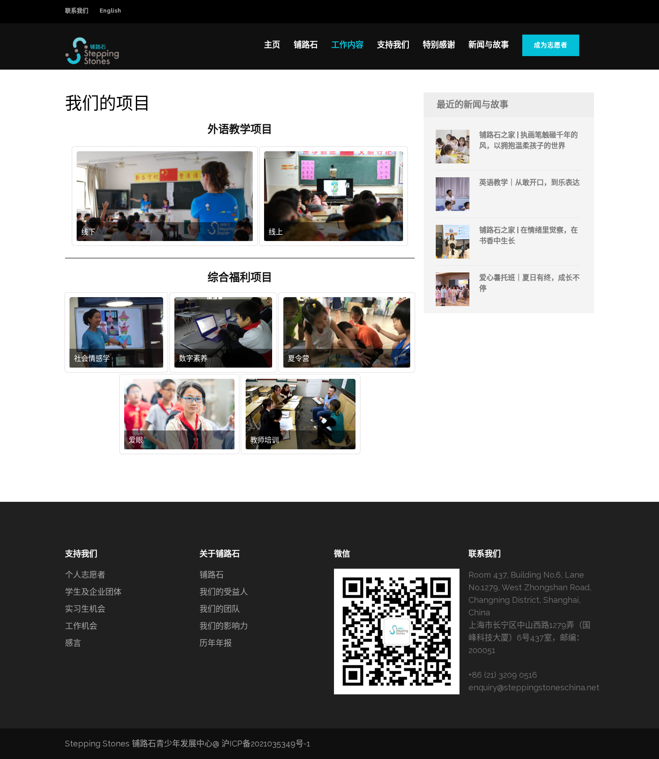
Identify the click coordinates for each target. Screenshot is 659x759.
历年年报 (215, 643)
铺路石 (306, 44)
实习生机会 (85, 609)
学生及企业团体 (93, 592)
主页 (272, 44)
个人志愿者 (85, 574)
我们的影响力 (223, 626)
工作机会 (81, 626)
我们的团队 (219, 609)
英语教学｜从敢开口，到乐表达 (529, 182)
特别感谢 (439, 44)
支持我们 (393, 44)
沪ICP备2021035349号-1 (265, 743)
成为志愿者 (551, 44)
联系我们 (76, 10)
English (110, 10)
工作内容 (347, 44)
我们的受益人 (223, 592)
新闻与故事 (488, 44)
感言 (73, 643)
